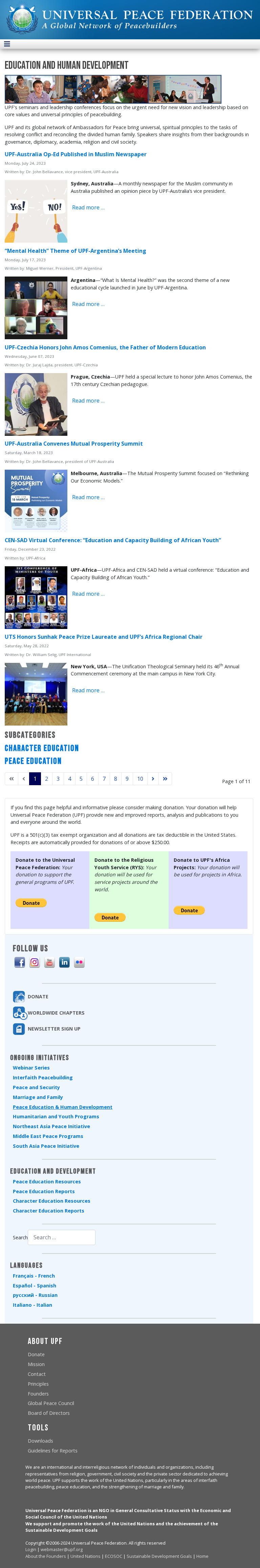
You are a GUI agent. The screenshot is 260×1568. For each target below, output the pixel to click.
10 (140, 778)
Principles (38, 1384)
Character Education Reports (48, 1210)
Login (30, 1549)
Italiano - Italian (32, 1305)
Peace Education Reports (44, 1191)
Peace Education (33, 761)
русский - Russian (35, 1295)
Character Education (42, 748)
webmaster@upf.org (62, 1549)
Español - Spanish (34, 1285)
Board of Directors (49, 1413)
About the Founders (45, 1556)
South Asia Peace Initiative (46, 1146)
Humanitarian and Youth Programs (56, 1116)
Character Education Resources (51, 1201)
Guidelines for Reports (53, 1450)
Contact (37, 1374)
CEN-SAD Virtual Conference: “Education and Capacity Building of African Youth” (113, 540)
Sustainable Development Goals (159, 1556)
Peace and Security (36, 1087)
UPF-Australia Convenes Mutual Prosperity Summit (74, 443)
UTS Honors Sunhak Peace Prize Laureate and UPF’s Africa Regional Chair (103, 636)
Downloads (40, 1441)
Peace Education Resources (47, 1181)
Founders (38, 1393)
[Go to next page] (153, 778)
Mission (36, 1364)
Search (20, 1237)
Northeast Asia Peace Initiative (51, 1126)
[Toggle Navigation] (7, 44)
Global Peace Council (51, 1403)
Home (202, 1556)
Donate (36, 1354)
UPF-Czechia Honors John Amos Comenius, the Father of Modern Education (105, 347)
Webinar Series (31, 1067)
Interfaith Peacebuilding (43, 1077)
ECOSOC (113, 1556)
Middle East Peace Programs (48, 1136)
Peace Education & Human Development (62, 1107)
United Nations (85, 1556)
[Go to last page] (165, 778)
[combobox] (61, 1237)
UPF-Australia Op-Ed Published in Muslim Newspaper (76, 154)
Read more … (88, 207)
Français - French (34, 1275)
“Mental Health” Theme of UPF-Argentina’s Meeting (75, 250)
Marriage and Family (38, 1097)
